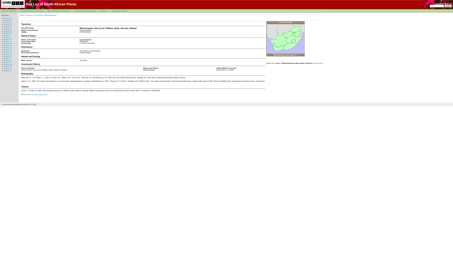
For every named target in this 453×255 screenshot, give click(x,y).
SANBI (30, 104)
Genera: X (8, 66)
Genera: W (8, 64)
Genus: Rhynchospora (47, 15)
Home (22, 15)
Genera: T (8, 58)
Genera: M (8, 43)
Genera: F (8, 29)
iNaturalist (319, 63)
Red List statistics (9, 11)
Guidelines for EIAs (119, 11)
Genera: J (7, 37)
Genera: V (8, 62)
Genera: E (8, 27)
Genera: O (8, 48)
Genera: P (8, 50)
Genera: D (8, 25)
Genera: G (8, 31)
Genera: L (8, 41)
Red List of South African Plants (51, 4)
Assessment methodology (85, 11)
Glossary (103, 11)
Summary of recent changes (32, 11)
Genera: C (8, 22)
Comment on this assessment (35, 95)
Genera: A (8, 18)
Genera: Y (8, 69)
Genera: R (8, 54)
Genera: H (8, 33)
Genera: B (8, 20)
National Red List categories (59, 11)
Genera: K (8, 39)
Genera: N (8, 46)
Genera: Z (8, 71)
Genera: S (8, 56)
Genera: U (8, 60)
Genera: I (7, 35)
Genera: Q (8, 52)
